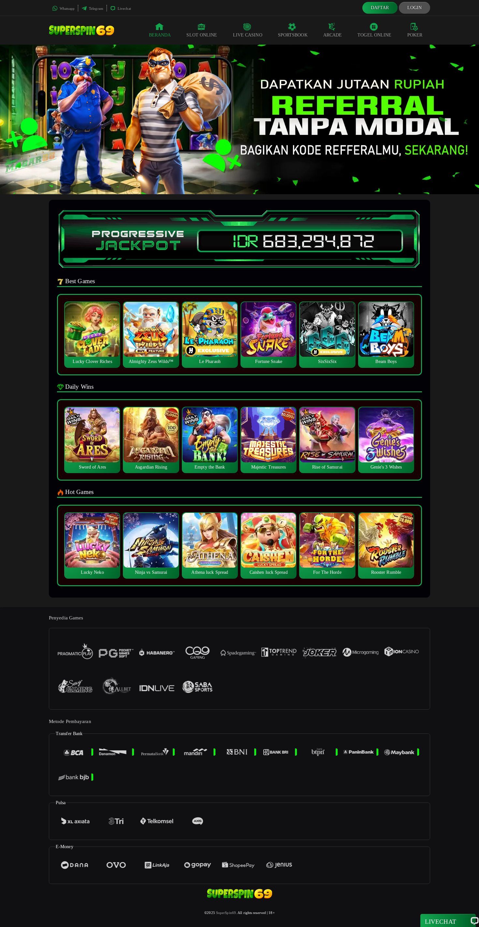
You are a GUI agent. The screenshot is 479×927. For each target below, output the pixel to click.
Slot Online (201, 35)
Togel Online (374, 35)
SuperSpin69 (226, 913)
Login (414, 7)
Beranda (160, 35)
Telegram (95, 8)
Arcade (332, 35)
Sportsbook (293, 35)
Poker (415, 35)
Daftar (380, 7)
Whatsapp (67, 8)
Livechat (124, 8)
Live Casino (247, 35)
